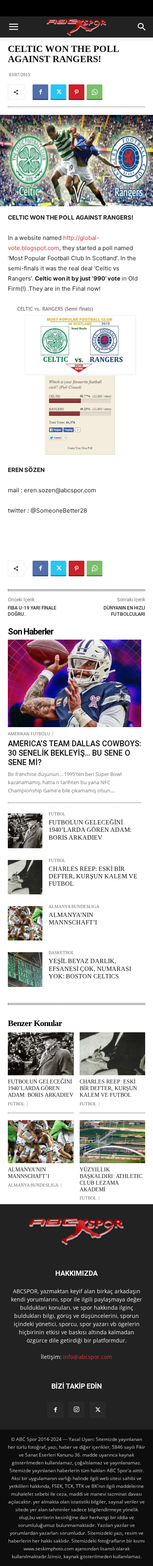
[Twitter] (58, 92)
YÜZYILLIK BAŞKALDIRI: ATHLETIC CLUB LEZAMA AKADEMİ (111, 1179)
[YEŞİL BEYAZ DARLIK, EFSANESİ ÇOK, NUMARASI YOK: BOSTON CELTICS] (25, 969)
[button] (13, 27)
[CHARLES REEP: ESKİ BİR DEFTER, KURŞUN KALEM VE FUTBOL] (25, 877)
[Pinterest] (76, 92)
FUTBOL (57, 814)
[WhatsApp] (94, 92)
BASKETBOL (61, 953)
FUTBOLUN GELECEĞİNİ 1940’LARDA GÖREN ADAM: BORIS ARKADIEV (90, 829)
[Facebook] (40, 92)
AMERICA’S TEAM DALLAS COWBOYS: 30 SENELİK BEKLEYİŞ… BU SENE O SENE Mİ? (74, 753)
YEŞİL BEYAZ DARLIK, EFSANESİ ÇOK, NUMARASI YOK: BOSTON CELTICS (90, 968)
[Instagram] (76, 1410)
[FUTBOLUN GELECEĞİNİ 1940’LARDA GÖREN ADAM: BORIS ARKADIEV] (25, 830)
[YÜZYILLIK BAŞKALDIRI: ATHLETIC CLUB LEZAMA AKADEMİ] (113, 1142)
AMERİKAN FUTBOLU (29, 733)
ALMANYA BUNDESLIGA (74, 907)
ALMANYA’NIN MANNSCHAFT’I (28, 1173)
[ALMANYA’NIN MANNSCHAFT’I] (25, 923)
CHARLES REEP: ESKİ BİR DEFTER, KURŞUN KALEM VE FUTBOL (93, 876)
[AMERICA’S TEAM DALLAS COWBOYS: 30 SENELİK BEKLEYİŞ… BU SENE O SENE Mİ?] (74, 683)
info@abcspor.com (87, 1356)
